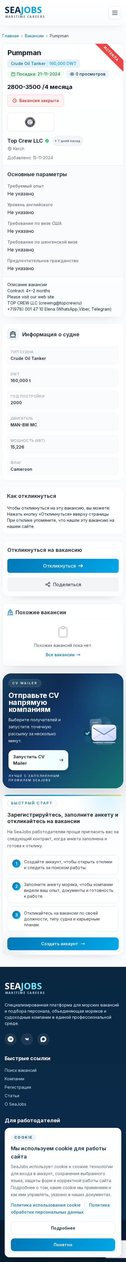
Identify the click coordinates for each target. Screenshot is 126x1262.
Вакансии (34, 35)
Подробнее (63, 1228)
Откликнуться (59, 566)
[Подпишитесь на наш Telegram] (10, 1039)
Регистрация (18, 1087)
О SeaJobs (15, 1104)
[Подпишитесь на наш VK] (27, 1039)
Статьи (12, 1095)
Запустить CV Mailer (29, 760)
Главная (10, 35)
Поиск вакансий (21, 1070)
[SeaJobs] (38, 13)
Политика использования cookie (46, 1205)
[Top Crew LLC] (30, 122)
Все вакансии (60, 654)
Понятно (63, 1244)
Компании (14, 1078)
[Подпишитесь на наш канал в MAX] (43, 1039)
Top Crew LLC (25, 141)
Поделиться (67, 584)
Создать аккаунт (59, 943)
